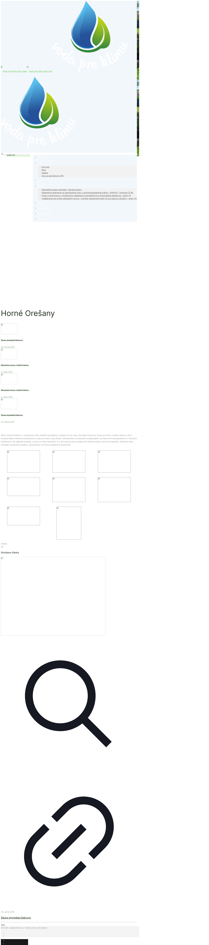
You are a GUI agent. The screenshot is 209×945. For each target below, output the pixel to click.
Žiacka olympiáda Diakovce (16, 917)
